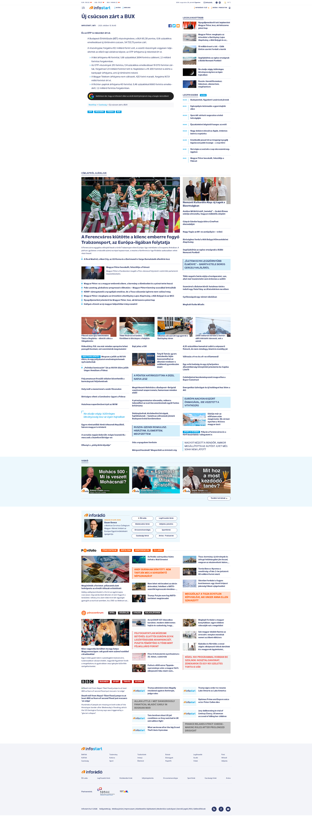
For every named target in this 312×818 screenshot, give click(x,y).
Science (139, 682)
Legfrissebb (197, 755)
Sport (116, 682)
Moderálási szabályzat (166, 809)
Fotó (223, 755)
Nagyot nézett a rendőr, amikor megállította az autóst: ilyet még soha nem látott (206, 446)
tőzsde (110, 112)
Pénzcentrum (109, 550)
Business (104, 682)
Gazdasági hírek (210, 778)
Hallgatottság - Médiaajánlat (111, 809)
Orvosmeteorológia (170, 778)
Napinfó (168, 761)
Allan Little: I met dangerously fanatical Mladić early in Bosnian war (154, 704)
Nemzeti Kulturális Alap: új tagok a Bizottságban (204, 204)
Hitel (112, 613)
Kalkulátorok (152, 613)
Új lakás (158, 550)
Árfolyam (126, 550)
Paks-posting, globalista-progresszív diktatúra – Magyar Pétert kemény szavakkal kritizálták (130, 288)
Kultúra (112, 758)
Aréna (228, 778)
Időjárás (224, 761)
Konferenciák (142, 550)
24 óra (118, 7)
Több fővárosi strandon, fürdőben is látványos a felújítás (134, 337)
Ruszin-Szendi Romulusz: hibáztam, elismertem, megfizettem (150, 430)
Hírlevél (224, 758)
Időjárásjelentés (148, 778)
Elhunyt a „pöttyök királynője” (96, 445)
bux (118, 112)
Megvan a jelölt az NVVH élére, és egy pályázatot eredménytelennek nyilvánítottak (103, 359)
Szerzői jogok (182, 809)
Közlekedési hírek (126, 778)
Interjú (139, 758)
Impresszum (129, 809)
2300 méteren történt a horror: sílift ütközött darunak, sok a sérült (210, 338)
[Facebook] (221, 809)
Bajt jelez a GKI (139, 346)
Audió (195, 758)
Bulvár (167, 755)
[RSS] (214, 809)
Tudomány (113, 755)
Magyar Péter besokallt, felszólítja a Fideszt (128, 267)
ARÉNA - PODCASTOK (220, 7)
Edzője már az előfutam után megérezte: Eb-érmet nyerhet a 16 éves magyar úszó (219, 419)
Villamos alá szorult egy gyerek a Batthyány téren (172, 337)
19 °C (228, 2)
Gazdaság (103, 105)
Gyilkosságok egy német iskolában (200, 297)
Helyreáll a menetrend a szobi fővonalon (101, 389)
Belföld (84, 755)
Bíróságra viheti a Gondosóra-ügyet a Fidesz (103, 397)
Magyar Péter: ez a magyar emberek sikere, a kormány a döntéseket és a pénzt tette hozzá (128, 284)
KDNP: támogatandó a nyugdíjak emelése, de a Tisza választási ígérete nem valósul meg (127, 292)
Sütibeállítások (199, 809)
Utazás (137, 613)
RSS (190, 809)
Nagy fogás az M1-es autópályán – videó (202, 232)
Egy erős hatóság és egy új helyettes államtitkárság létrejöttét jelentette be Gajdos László (206, 367)
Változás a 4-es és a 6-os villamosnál (201, 357)
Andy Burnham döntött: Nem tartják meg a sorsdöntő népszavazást (152, 572)
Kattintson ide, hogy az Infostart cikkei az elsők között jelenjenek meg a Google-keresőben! (132, 96)
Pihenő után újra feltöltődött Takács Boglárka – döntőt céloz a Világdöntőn (96, 338)
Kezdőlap (92, 105)
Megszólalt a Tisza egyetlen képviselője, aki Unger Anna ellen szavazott (206, 597)
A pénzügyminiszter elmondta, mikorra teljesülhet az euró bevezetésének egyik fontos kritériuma (155, 403)
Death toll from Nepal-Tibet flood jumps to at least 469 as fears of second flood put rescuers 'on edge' (104, 698)
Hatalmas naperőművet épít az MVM (99, 404)
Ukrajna (127, 7)
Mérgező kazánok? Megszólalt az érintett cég (154, 450)
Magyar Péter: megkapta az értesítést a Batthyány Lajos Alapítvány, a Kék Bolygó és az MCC (129, 296)
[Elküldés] (178, 26)
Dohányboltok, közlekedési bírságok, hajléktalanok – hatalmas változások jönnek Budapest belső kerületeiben (153, 416)
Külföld (84, 758)
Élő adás (143, 518)
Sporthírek (191, 778)
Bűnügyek (169, 758)
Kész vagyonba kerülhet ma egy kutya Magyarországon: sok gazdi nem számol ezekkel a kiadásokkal (105, 651)
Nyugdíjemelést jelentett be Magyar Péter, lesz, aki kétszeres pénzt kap (119, 300)
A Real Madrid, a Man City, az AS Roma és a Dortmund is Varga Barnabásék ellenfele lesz (127, 259)
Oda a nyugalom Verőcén (144, 443)
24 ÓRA (203, 95)
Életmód (140, 761)
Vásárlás (124, 613)
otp (90, 112)
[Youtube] (228, 809)
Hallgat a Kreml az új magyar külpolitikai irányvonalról (110, 304)
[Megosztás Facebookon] (170, 26)
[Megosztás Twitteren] (174, 26)
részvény (99, 112)
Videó (195, 761)
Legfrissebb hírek (103, 778)
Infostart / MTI (88, 26)
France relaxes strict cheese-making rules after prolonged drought (205, 727)
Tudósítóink (141, 755)
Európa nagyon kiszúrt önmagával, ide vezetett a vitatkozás (202, 402)
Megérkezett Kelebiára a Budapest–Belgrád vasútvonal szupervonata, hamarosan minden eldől (154, 390)
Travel (127, 682)
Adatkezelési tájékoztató (146, 809)
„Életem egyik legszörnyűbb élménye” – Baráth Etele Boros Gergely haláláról (205, 264)
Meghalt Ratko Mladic (193, 305)
